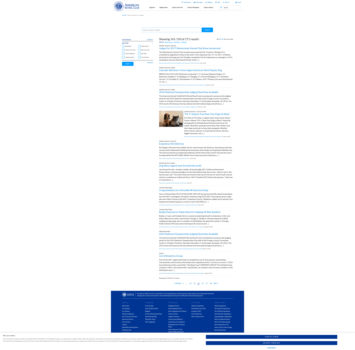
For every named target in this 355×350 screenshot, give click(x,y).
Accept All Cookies (271, 337)
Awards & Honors (127, 319)
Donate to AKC (196, 311)
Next (215, 283)
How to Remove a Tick (221, 324)
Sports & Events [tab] (177, 7)
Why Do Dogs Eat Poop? (222, 319)
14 (194, 283)
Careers (124, 324)
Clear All (150, 39)
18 (211, 283)
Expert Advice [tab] (208, 7)
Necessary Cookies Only (271, 343)
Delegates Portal (173, 306)
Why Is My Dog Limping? (222, 322)
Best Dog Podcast (220, 330)
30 (222, 39)
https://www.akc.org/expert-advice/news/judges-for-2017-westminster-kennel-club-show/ (179, 63)
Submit (128, 64)
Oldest (183, 42)
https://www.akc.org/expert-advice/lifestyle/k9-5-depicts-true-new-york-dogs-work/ (203, 136)
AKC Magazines (150, 322)
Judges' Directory (173, 316)
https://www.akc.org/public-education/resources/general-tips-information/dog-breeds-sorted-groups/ (181, 273)
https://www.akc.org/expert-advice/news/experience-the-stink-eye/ (174, 158)
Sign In (239, 2)
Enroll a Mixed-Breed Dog (153, 314)
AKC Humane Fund (197, 316)
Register (210, 2)
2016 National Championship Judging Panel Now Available (188, 92)
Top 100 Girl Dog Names (222, 308)
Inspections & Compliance (176, 322)
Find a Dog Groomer (151, 308)
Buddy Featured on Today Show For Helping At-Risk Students (189, 212)
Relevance (169, 42)
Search (207, 30)
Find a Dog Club (196, 314)
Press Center (126, 322)
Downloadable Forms (175, 308)
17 (207, 283)
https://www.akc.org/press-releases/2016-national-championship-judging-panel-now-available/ (180, 248)
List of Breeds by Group (171, 255)
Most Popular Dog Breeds (222, 314)
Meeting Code (126, 330)
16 (202, 283)
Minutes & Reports (128, 314)
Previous (178, 283)
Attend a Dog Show (197, 306)
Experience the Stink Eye (171, 143)
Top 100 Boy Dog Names (222, 311)
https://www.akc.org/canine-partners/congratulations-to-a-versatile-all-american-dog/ (178, 204)
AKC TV (227, 2)
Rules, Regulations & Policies (177, 311)
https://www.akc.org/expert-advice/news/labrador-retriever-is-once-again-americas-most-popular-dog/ (182, 84)
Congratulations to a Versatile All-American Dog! (183, 190)
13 (190, 283)
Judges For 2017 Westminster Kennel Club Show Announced (189, 48)
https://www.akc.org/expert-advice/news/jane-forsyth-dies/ (172, 182)
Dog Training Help (151, 316)
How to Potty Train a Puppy (223, 327)
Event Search (187, 2)
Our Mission (126, 308)
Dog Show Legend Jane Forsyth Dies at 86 (180, 165)
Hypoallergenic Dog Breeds (223, 316)
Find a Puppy (199, 2)
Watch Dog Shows (220, 306)
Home (124, 15)
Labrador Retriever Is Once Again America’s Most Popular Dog (190, 70)
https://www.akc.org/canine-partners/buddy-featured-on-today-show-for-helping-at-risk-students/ (181, 226)
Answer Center (173, 314)
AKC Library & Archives (129, 316)
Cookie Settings (271, 347)
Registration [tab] (164, 7)
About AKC (125, 306)
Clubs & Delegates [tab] (193, 7)
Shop (218, 2)
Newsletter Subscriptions (130, 327)
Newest (177, 42)
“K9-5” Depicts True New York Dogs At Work (207, 114)
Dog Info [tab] (152, 7)
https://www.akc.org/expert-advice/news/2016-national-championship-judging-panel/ (178, 106)
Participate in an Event (198, 308)
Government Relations (175, 319)
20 (220, 39)
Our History (126, 311)
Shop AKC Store (150, 319)
